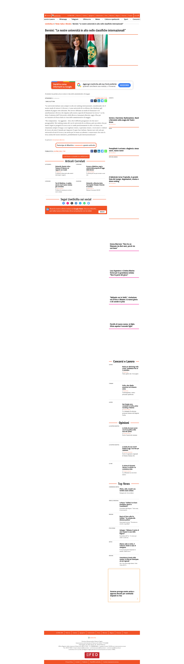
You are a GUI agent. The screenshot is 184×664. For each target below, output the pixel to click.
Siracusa (124, 15)
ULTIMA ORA (70, 15)
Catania (85, 15)
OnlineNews (113, 124)
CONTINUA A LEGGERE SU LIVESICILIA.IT (76, 156)
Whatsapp (55, 19)
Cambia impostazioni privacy (111, 662)
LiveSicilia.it (49, 23)
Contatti (77, 662)
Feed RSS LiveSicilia (95, 662)
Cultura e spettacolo (104, 19)
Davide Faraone (127, 433)
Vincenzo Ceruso (127, 471)
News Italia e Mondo (63, 23)
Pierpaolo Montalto (127, 452)
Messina (111, 15)
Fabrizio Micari (90, 171)
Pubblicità (84, 662)
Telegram (67, 19)
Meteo (89, 19)
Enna (106, 15)
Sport (118, 19)
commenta (79, 145)
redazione (56, 98)
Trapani (130, 15)
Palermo (78, 15)
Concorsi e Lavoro (131, 19)
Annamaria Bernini (58, 140)
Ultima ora (79, 19)
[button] (110, 599)
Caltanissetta (99, 15)
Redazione (59, 171)
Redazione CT (90, 188)
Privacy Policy (69, 662)
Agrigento (91, 15)
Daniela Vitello (126, 409)
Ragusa (118, 15)
